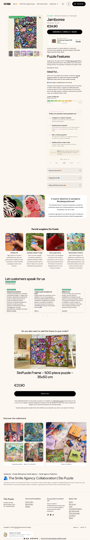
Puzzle (70, 506)
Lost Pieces (72, 515)
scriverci (57, 129)
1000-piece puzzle (74, 513)
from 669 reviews (10, 284)
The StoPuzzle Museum (75, 509)
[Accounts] (69, 4)
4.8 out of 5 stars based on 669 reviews (53, 538)
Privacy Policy (29, 502)
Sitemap (27, 506)
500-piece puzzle (74, 511)
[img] (45, 282)
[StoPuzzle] (7, 4)
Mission (71, 518)
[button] (64, 41)
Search (71, 502)
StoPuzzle (16, 527)
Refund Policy (29, 504)
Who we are (72, 504)
